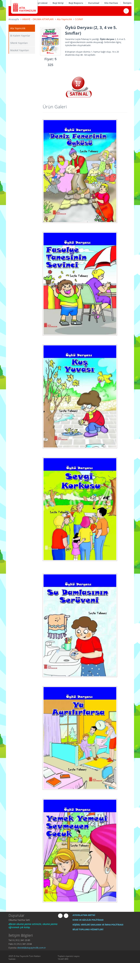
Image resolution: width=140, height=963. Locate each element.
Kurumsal (93, 2)
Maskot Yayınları (19, 50)
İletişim (127, 2)
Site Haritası (111, 2)
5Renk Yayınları (19, 43)
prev (60, 916)
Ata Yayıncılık (17, 28)
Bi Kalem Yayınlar (20, 35)
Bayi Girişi (58, 2)
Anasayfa (14, 19)
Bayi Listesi (41, 2)
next (66, 916)
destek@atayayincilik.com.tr (31, 947)
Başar (12, 920)
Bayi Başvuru (76, 2)
